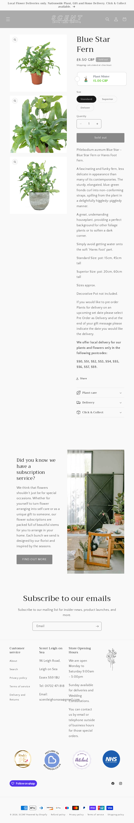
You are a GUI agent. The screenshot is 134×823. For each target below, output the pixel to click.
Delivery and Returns (17, 697)
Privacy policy (18, 677)
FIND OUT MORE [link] (34, 559)
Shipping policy (116, 815)
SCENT (22, 815)
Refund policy (58, 815)
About (13, 660)
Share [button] (83, 378)
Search (14, 669)
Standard (88, 100)
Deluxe (87, 108)
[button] (8, 19)
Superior (109, 100)
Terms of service (20, 686)
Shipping (81, 65)
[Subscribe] (97, 626)
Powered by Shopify (36, 815)
